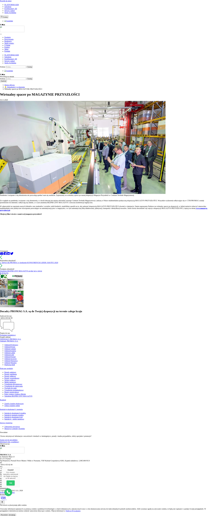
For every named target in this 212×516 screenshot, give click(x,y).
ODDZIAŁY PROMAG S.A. (10, 339)
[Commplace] (3, 499)
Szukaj (5, 17)
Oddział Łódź (9, 355)
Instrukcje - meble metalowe (14, 419)
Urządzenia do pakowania (13, 386)
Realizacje (8, 41)
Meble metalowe (10, 382)
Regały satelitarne (10, 374)
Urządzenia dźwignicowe (13, 384)
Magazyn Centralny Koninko (14, 429)
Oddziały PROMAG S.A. (9, 341)
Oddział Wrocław (10, 363)
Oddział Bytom (9, 347)
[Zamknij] (20, 467)
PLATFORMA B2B (11, 5)
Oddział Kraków (10, 351)
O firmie (7, 45)
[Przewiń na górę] (2, 502)
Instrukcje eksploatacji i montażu (11, 409)
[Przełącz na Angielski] (8, 21)
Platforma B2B (9, 365)
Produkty (7, 37)
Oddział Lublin (9, 353)
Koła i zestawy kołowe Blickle (15, 394)
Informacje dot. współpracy (9, 442)
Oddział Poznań (10, 357)
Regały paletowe (10, 372)
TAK (10, 483)
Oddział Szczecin (10, 359)
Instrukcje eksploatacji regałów (15, 413)
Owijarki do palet (10, 388)
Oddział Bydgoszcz (11, 345)
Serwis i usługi (9, 11)
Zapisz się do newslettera (8, 440)
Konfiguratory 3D (10, 9)
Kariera (7, 47)
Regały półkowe (10, 376)
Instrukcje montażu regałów (14, 415)
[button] (8, 492)
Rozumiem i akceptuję (8, 515)
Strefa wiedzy (9, 43)
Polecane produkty (6, 368)
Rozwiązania (8, 39)
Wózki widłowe (10, 380)
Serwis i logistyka (6, 423)
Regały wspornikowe (11, 378)
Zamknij (3, 81)
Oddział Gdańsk (10, 349)
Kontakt (7, 51)
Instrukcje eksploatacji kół (13, 417)
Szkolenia (7, 7)
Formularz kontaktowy (8, 335)
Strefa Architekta (10, 13)
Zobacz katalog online (12, 406)
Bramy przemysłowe (11, 392)
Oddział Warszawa (11, 361)
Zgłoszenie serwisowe (12, 427)
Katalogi (3, 400)
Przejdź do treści (5, 1)
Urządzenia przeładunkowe (14, 390)
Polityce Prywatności (73, 511)
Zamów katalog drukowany (14, 404)
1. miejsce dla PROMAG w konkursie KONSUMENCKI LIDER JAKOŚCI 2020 (29, 263)
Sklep (6, 49)
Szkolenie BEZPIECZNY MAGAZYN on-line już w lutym (21, 271)
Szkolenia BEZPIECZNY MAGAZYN (18, 396)
